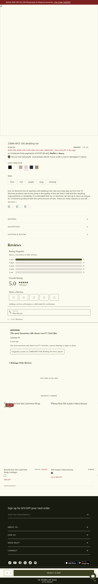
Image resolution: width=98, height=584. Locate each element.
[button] (49, 219)
